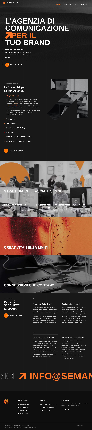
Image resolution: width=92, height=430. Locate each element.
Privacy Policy (79, 425)
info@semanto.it (45, 411)
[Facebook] (62, 409)
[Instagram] (68, 409)
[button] (14, 65)
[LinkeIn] (65, 409)
